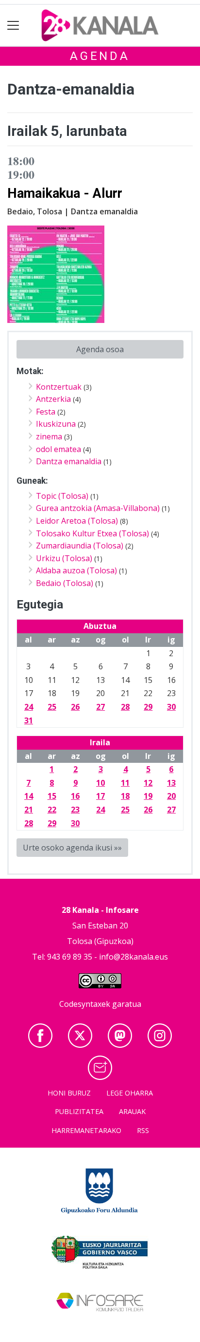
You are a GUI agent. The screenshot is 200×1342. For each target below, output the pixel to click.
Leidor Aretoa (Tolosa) (77, 520)
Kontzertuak (59, 386)
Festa (45, 411)
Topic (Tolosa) (62, 496)
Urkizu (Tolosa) (64, 558)
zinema (49, 436)
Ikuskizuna (56, 423)
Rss (143, 1130)
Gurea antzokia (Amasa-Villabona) (98, 508)
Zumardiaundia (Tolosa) (79, 545)
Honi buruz (69, 1092)
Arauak (132, 1111)
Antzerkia (53, 399)
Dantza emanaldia (68, 461)
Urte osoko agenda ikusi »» (72, 847)
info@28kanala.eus (133, 956)
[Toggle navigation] (13, 25)
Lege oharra (129, 1092)
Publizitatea (79, 1111)
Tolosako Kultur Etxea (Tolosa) (92, 533)
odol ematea (58, 449)
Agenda (100, 56)
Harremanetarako (86, 1130)
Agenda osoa (100, 349)
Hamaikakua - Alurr (64, 193)
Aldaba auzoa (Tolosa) (76, 570)
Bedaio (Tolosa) (64, 583)
